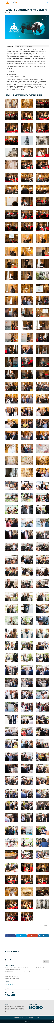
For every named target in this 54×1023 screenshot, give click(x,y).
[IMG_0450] (42, 748)
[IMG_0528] (27, 600)
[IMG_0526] (42, 600)
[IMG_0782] (42, 218)
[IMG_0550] (11, 563)
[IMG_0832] (27, 144)
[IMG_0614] (42, 477)
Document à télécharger (19, 1017)
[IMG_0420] (27, 797)
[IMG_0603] (11, 502)
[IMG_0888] (27, 908)
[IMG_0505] (42, 637)
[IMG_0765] (27, 243)
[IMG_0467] (27, 723)
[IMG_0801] (42, 194)
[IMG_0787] (11, 218)
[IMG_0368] (11, 871)
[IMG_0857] (11, 120)
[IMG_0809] (27, 181)
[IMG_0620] (42, 465)
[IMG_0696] (11, 342)
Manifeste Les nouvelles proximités (12, 978)
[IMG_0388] (42, 847)
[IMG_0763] (42, 243)
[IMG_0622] (11, 465)
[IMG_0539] (42, 576)
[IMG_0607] (27, 489)
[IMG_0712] (27, 317)
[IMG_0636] (42, 428)
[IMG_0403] (11, 834)
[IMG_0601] (27, 502)
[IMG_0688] (27, 354)
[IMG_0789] (42, 206)
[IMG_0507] (11, 637)
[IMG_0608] (11, 489)
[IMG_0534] (27, 588)
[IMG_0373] (27, 859)
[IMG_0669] (42, 378)
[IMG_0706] (11, 329)
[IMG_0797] (11, 206)
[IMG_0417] (42, 797)
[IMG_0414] (42, 810)
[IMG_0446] (27, 760)
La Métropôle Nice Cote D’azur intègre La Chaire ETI (16, 974)
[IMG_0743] (42, 255)
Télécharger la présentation (32, 1017)
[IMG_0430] (11, 785)
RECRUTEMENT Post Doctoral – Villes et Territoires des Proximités (19, 971)
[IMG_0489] (27, 674)
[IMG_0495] (27, 662)
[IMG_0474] (27, 711)
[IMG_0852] (42, 120)
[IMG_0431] (42, 773)
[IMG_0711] (42, 317)
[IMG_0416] (11, 810)
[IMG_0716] (27, 305)
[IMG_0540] (27, 576)
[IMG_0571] (42, 539)
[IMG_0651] (11, 415)
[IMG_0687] (42, 354)
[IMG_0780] (11, 231)
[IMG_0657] (11, 403)
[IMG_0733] (27, 268)
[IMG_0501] (11, 649)
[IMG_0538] (11, 588)
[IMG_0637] (27, 428)
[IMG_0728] (27, 280)
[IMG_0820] (42, 157)
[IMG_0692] (42, 342)
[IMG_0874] (42, 884)
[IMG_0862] (11, 107)
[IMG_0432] (27, 773)
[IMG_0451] (27, 748)
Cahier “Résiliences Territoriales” (12, 976)
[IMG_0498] (42, 649)
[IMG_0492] (11, 674)
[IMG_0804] (27, 194)
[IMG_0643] (27, 415)
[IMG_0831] (42, 144)
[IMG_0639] (11, 428)
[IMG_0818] (11, 169)
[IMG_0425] (42, 785)
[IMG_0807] (42, 181)
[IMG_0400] (27, 834)
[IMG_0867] (42, 871)
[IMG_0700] (42, 329)
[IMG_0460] (27, 736)
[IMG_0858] (42, 107)
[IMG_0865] (27, 871)
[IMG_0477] (42, 699)
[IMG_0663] (42, 391)
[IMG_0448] (11, 760)
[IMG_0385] (11, 859)
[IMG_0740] (11, 268)
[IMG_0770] (11, 243)
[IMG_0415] (27, 810)
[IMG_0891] (11, 921)
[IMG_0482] (42, 686)
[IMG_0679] (27, 366)
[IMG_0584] (42, 514)
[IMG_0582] (11, 526)
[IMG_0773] (42, 231)
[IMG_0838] (42, 132)
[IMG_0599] (42, 502)
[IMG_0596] (11, 514)
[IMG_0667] (11, 391)
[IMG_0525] (11, 613)
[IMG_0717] (11, 305)
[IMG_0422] (11, 797)
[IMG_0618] (27, 477)
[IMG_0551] (42, 551)
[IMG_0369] (42, 859)
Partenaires (29, 46)
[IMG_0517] (11, 625)
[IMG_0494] (42, 662)
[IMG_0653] (42, 403)
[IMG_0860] (27, 107)
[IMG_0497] (11, 662)
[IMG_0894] (27, 921)
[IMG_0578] (42, 526)
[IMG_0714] (11, 317)
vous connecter (14, 954)
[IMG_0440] (42, 760)
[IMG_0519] (27, 613)
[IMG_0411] (11, 822)
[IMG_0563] (27, 551)
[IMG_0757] (11, 255)
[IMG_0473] (42, 711)
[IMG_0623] (42, 452)
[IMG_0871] (27, 884)
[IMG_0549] (27, 563)
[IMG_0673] (27, 378)
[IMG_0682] (11, 366)
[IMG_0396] (11, 847)
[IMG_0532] (42, 588)
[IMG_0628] (42, 440)
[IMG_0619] (11, 477)
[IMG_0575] (11, 539)
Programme (20, 46)
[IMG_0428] (27, 785)
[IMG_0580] (27, 526)
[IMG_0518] (42, 613)
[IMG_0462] (11, 736)
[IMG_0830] (11, 157)
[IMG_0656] (27, 403)
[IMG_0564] (11, 551)
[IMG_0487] (11, 686)
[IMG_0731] (42, 268)
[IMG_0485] (27, 686)
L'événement (10, 46)
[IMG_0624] (27, 452)
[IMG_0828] (27, 157)
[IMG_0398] (42, 834)
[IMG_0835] (11, 144)
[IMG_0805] (11, 194)
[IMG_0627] (11, 452)
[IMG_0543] (11, 576)
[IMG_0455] (42, 736)
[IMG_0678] (42, 366)
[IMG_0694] (27, 342)
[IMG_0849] (11, 132)
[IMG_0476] (11, 711)
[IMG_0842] (27, 132)
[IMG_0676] (11, 378)
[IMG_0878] (11, 896)
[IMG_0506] (27, 637)
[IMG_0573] (27, 539)
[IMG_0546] (42, 563)
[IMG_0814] (42, 169)
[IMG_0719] (42, 292)
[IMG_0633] (11, 440)
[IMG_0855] (27, 120)
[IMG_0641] (42, 415)
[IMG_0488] (42, 674)
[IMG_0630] (27, 440)
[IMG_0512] (42, 625)
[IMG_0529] (11, 600)
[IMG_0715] (42, 305)
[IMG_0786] (27, 218)
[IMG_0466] (42, 723)
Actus (11, 12)
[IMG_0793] (27, 206)
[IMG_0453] (11, 748)
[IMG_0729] (11, 280)
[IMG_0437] (11, 773)
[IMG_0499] (27, 649)
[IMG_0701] (27, 329)
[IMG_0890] (42, 908)
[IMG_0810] (11, 181)
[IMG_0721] (27, 292)
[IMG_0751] (27, 255)
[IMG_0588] (27, 514)
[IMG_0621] (27, 465)
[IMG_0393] (27, 847)
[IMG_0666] (27, 391)
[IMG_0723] (11, 292)
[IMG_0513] (27, 625)
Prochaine (46, 925)
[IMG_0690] (11, 354)
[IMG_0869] (11, 884)
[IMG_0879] (27, 896)
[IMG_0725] (42, 280)
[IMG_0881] (42, 896)
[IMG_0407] (27, 822)
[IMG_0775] (27, 231)
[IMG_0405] (42, 822)
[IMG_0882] (11, 908)
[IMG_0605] (42, 489)
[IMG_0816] (27, 169)
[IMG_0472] (11, 723)
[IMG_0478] (27, 699)
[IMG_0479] (11, 699)
